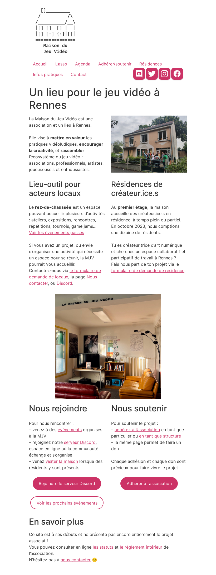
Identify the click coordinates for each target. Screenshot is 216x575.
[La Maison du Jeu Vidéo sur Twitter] (152, 74)
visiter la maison (62, 461)
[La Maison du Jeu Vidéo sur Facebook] (177, 74)
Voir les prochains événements (67, 503)
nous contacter (76, 559)
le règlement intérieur (141, 547)
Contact (79, 74)
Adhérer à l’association (149, 483)
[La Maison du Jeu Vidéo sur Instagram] (164, 74)
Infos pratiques (48, 74)
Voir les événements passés (56, 232)
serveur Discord (80, 442)
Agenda (82, 63)
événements (70, 429)
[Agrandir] (180, 122)
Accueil (40, 63)
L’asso (61, 63)
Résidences (150, 63)
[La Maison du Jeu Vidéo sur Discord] (139, 74)
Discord (64, 283)
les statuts (103, 547)
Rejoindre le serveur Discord (67, 483)
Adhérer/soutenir (114, 63)
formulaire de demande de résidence (147, 270)
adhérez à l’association (137, 429)
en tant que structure (160, 436)
